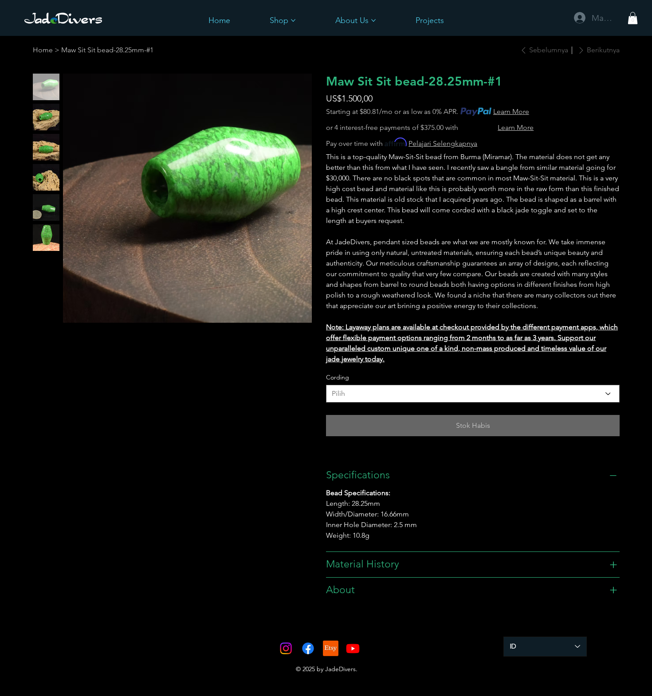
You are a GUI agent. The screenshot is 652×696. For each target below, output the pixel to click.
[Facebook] (308, 648)
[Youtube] (353, 648)
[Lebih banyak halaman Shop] (293, 20)
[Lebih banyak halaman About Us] (373, 20)
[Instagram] (286, 648)
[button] (633, 18)
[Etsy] (330, 648)
